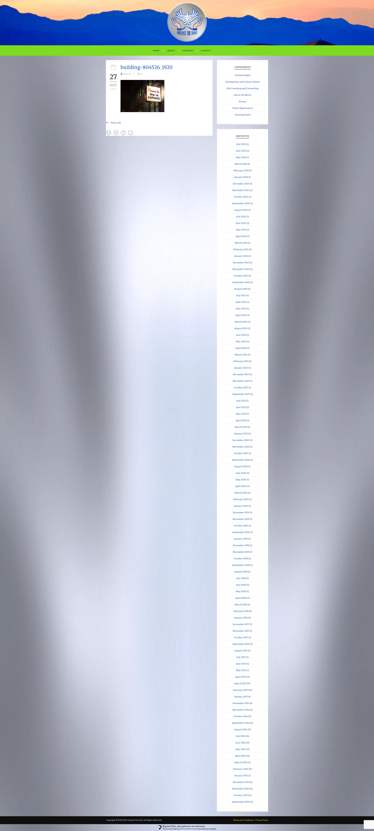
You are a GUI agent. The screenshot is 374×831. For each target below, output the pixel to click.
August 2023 (240, 289)
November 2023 (240, 269)
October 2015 (240, 795)
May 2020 (241, 479)
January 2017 (241, 696)
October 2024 (241, 197)
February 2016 (240, 769)
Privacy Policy (261, 820)
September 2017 (241, 644)
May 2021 (241, 414)
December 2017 (241, 624)
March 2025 (241, 164)
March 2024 (241, 243)
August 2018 (240, 571)
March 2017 (240, 683)
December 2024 (241, 183)
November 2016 (241, 710)
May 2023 (241, 308)
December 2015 (241, 782)
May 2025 (241, 157)
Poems (242, 101)
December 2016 (241, 703)
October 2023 (241, 275)
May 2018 (241, 591)
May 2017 (241, 670)
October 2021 (241, 387)
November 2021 (241, 381)
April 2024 (241, 236)
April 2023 (241, 315)
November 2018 (241, 552)
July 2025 (241, 144)
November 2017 (241, 631)
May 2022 (241, 341)
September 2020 (241, 460)
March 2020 (240, 492)
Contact (206, 50)
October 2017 (241, 637)
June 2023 (241, 302)
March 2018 (241, 604)
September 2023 (241, 282)
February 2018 (241, 611)
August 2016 (240, 729)
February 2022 (241, 361)
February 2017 (240, 690)
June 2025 (241, 151)
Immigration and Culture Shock (242, 82)
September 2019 (241, 532)
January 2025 (241, 177)
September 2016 (240, 723)
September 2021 (241, 394)
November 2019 (241, 519)
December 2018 (241, 545)
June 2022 (241, 335)
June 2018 (241, 585)
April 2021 (241, 420)
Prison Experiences (242, 108)
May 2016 (241, 749)
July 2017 (241, 657)
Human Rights (242, 75)
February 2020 (241, 499)
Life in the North (242, 95)
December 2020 (240, 440)
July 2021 (241, 400)
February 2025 (241, 170)
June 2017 (241, 663)
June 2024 (241, 223)
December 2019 (241, 512)
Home (156, 50)
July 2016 (240, 736)
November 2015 (240, 788)
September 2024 (241, 203)
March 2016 (240, 762)
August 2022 (240, 328)
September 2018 (241, 565)
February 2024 (241, 249)
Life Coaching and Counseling (242, 88)
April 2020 (240, 486)
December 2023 (241, 262)
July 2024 (241, 216)
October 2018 (241, 558)
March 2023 (241, 322)
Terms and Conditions (243, 820)
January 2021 (241, 433)
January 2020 (241, 506)
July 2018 (241, 578)
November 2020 (241, 446)
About (171, 50)
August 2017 (240, 650)
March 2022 (241, 354)
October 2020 (241, 453)
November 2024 (240, 190)
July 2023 (241, 295)
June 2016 (240, 742)
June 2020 (241, 473)
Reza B (127, 74)
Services (188, 50)
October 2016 (241, 716)
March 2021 (241, 427)
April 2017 (240, 677)
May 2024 (241, 229)
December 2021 (241, 374)
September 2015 (240, 802)
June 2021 (241, 407)
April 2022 (241, 348)
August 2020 (241, 466)
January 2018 (241, 617)
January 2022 (241, 368)
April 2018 (240, 598)
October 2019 (241, 525)
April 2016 (240, 756)
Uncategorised (242, 114)
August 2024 (241, 210)
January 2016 (241, 775)
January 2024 (241, 256)
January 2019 (241, 539)
